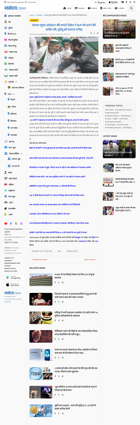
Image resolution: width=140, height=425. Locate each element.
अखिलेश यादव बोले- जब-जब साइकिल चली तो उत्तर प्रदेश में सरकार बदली (57, 176)
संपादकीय (11, 208)
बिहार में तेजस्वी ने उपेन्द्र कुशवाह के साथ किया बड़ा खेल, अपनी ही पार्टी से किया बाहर (60, 148)
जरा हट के (15, 166)
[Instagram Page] (22, 223)
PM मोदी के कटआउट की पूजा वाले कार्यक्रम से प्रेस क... (116, 35)
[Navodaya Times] (15, 7)
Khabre (39, 15)
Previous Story (40, 259)
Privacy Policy (10, 268)
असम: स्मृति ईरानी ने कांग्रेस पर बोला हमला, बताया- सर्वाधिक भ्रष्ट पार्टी (55, 97)
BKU (59, 251)
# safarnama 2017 (112, 112)
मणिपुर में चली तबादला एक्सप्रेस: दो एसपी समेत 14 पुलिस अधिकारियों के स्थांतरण (76, 314)
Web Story (107, 8)
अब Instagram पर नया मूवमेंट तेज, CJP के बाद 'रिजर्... (124, 91)
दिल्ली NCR (12, 34)
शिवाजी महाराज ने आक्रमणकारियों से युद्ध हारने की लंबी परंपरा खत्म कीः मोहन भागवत (76, 295)
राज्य (9, 94)
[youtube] (122, 2)
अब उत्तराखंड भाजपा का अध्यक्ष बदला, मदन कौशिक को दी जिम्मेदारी (54, 204)
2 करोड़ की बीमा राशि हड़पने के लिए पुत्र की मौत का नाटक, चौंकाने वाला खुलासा (76, 370)
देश (9, 22)
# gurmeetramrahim (113, 121)
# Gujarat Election (112, 115)
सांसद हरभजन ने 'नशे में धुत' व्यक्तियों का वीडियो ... (125, 75)
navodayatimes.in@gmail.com (14, 237)
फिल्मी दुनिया (13, 40)
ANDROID (82, 241)
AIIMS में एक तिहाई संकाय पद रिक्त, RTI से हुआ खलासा (74, 276)
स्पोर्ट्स (10, 58)
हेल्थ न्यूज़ (12, 147)
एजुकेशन (11, 190)
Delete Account (10, 271)
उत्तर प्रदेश (14, 128)
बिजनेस (11, 63)
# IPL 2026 (109, 109)
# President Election (113, 127)
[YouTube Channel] (6, 223)
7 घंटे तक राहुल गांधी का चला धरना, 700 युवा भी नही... (124, 196)
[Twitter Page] (16, 223)
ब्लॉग (10, 214)
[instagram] (134, 2)
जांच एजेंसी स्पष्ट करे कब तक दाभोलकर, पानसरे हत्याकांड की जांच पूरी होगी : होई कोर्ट (61, 158)
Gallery (81, 8)
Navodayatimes (9, 299)
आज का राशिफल (18, 87)
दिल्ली (13, 99)
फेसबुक (77, 237)
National (108, 149)
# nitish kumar (122, 124)
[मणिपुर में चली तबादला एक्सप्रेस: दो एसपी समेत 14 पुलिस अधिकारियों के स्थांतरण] (40, 323)
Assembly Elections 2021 (42, 251)
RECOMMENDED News (114, 16)
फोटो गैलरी (13, 178)
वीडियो (11, 184)
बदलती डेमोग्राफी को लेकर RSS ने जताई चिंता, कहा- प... (125, 181)
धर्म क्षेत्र (11, 82)
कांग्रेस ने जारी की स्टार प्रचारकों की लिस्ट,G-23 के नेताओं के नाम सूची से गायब (58, 232)
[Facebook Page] (11, 223)
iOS (96, 241)
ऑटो (11, 202)
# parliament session (123, 109)
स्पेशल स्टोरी (13, 70)
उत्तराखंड (14, 135)
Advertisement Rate (12, 263)
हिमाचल (13, 121)
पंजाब (13, 106)
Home (69, 8)
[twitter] (130, 2)
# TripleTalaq (110, 124)
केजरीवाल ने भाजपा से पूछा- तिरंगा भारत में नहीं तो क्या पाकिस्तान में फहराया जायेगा (60, 167)
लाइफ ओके (13, 76)
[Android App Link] (100, 3)
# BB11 (115, 118)
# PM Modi (123, 118)
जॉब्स (10, 172)
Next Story (89, 259)
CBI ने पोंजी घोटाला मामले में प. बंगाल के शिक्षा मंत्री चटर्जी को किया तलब (56, 195)
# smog (108, 118)
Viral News (109, 29)
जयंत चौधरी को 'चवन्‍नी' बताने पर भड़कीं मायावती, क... (118, 154)
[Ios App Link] (113, 3)
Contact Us (9, 258)
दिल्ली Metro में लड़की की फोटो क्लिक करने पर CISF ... (125, 62)
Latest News (110, 136)
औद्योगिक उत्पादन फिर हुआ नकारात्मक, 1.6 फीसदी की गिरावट (52, 186)
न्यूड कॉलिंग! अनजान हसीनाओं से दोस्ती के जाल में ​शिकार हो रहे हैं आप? (76, 388)
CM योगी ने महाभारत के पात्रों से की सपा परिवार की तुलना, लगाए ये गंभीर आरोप (59, 120)
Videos (94, 8)
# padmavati (126, 115)
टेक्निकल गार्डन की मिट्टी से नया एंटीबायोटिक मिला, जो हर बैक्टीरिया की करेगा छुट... (76, 332)
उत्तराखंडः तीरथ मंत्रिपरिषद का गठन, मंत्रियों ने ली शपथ (49, 214)
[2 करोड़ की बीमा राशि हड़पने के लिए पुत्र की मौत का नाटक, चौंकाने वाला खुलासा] (40, 379)
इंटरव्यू (11, 141)
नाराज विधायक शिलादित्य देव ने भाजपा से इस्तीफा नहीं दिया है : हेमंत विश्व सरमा (59, 223)
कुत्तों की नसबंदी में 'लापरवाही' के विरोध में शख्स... (123, 48)
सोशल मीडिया (14, 153)
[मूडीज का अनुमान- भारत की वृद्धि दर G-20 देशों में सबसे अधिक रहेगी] (40, 416)
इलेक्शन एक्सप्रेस (14, 16)
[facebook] (126, 2)
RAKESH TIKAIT (72, 251)
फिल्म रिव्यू (12, 46)
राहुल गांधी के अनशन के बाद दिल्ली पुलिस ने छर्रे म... (125, 209)
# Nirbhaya (127, 127)
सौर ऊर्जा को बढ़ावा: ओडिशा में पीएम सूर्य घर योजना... (123, 167)
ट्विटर (94, 237)
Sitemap (7, 266)
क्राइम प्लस (13, 52)
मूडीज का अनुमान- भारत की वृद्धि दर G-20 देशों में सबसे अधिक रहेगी (75, 407)
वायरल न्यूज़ (16, 159)
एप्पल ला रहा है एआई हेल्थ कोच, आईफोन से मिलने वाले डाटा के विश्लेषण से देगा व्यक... (76, 351)
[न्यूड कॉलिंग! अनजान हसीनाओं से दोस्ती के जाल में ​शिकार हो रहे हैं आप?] (40, 398)
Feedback (8, 260)
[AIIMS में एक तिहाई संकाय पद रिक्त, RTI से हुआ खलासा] (40, 285)
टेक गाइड (11, 196)
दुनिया (10, 28)
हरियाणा (14, 113)
